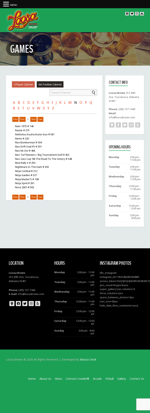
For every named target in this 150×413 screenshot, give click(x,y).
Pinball (109, 378)
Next (33, 119)
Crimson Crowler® (77, 378)
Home (32, 378)
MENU (13, 5)
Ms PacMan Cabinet (50, 84)
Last (40, 119)
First (15, 119)
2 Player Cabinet (23, 84)
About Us (45, 378)
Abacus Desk (88, 359)
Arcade (97, 378)
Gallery (121, 378)
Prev (22, 119)
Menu (58, 378)
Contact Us (137, 378)
